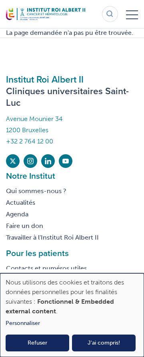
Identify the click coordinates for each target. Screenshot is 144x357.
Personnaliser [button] (23, 323)
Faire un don (24, 226)
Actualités (20, 202)
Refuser (37, 342)
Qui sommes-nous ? (36, 191)
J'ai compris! (104, 342)
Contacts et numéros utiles (46, 268)
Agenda (17, 214)
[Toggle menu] (132, 14)
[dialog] (72, 315)
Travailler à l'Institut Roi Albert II (52, 237)
